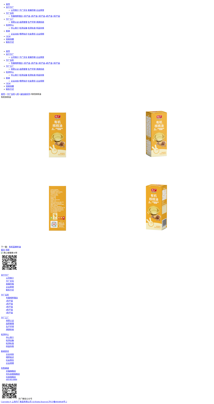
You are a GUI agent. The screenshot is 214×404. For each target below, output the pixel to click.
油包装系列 (25, 94)
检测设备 (23, 28)
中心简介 (15, 28)
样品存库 (40, 28)
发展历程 (32, 10)
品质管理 (23, 22)
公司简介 (15, 10)
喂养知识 (23, 34)
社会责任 (32, 34)
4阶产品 (49, 16)
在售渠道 (5, 368)
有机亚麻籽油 (15, 247)
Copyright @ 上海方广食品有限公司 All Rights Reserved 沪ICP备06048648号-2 (34, 402)
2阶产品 (34, 16)
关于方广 (10, 7)
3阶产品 (41, 16)
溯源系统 (40, 22)
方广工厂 (10, 19)
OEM (8, 36)
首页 (8, 4)
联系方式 (10, 42)
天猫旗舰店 (11, 371)
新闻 (8, 31)
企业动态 (15, 34)
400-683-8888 (11, 379)
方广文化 (23, 10)
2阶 (17, 94)
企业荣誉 (40, 10)
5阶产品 (56, 16)
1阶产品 (26, 16)
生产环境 (32, 22)
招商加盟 (10, 39)
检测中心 (10, 25)
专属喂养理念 (17, 16)
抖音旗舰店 (11, 377)
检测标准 (32, 28)
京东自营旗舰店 (13, 374)
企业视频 (40, 34)
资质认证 (15, 22)
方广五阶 (10, 13)
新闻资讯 (5, 351)
